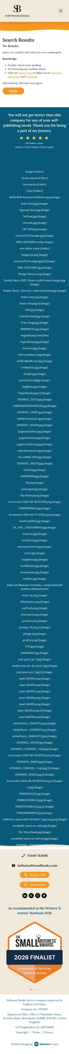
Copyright (22, 1032)
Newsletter (34, 885)
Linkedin (56, 72)
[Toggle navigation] (61, 11)
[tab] (29, 989)
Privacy (48, 1032)
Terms (36, 1032)
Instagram (14, 76)
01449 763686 (34, 855)
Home (13, 91)
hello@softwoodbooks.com (34, 865)
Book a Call (34, 875)
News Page (25, 72)
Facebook (31, 76)
